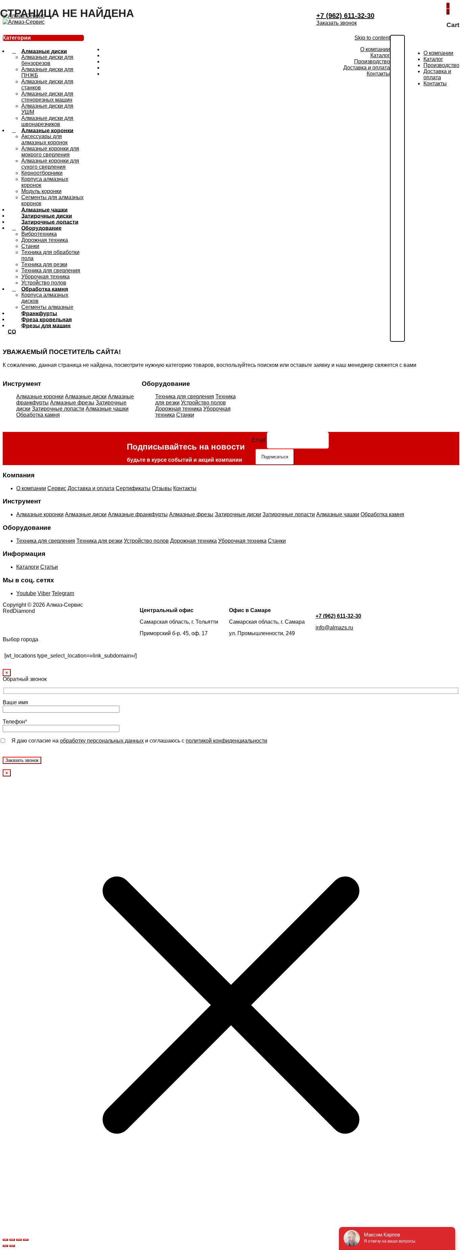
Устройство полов (203, 402)
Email (258, 440)
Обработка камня (44, 289)
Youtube (26, 593)
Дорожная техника (44, 240)
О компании (375, 49)
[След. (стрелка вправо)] (12, 1246)
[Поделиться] (19, 1240)
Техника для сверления (50, 270)
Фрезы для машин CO (39, 328)
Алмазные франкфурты (138, 514)
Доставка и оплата (366, 67)
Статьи (49, 567)
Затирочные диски (238, 514)
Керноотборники (42, 173)
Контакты (378, 74)
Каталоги (27, 567)
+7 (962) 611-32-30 (345, 15)
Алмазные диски (44, 51)
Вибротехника (39, 234)
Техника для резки (44, 264)
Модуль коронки (41, 191)
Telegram (63, 593)
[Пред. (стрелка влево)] (5, 1246)
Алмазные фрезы (72, 402)
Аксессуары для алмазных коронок (44, 139)
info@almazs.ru (334, 627)
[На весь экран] (12, 1240)
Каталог (380, 55)
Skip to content (372, 38)
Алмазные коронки (47, 130)
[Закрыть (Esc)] (25, 1240)
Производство (372, 61)
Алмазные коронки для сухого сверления (50, 164)
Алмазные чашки (107, 409)
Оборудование (41, 228)
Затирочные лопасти (58, 409)
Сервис (56, 488)
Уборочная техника (45, 276)
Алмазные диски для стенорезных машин (47, 97)
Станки (30, 246)
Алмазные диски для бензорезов (47, 60)
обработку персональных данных (102, 741)
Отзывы (162, 488)
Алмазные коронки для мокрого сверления (50, 152)
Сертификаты (133, 488)
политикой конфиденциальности (226, 741)
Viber (44, 593)
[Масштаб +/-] (5, 1240)
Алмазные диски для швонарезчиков (47, 121)
